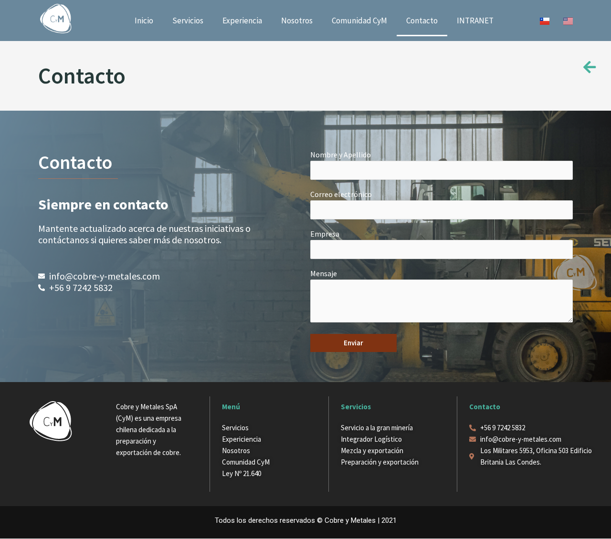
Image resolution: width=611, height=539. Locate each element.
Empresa (324, 233)
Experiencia (242, 20)
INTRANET (475, 20)
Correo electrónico (341, 194)
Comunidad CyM (359, 20)
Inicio (144, 20)
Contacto (422, 20)
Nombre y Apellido (340, 154)
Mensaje (323, 273)
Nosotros (297, 20)
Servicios (187, 20)
